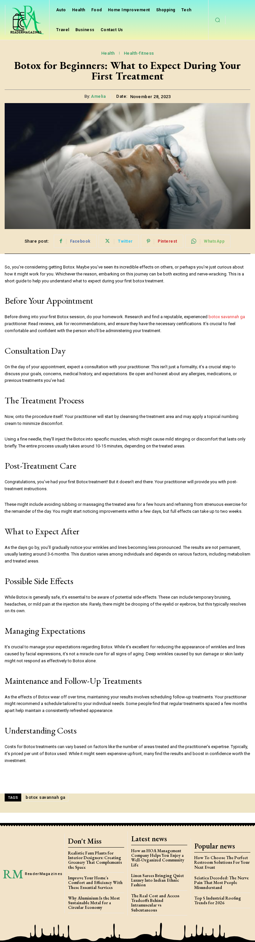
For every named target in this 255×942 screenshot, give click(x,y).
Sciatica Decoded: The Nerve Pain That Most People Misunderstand (221, 882)
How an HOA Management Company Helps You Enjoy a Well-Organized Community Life (157, 858)
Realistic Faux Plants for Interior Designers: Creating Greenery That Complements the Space (95, 860)
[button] (217, 20)
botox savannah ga (227, 316)
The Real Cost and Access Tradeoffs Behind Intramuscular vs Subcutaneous (155, 903)
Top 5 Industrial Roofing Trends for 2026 (217, 900)
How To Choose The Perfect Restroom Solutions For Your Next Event (222, 862)
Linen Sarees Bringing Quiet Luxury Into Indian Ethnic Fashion (157, 880)
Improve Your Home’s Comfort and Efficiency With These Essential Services (95, 882)
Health (108, 53)
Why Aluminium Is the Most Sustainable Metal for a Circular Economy (94, 903)
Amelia (98, 96)
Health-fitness (139, 53)
